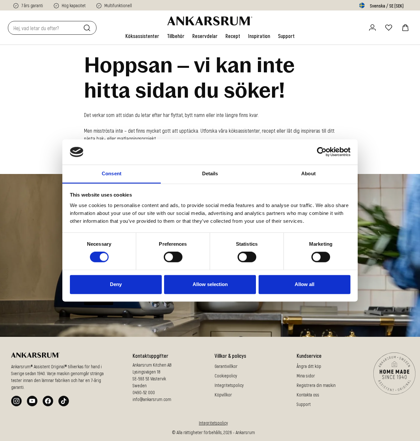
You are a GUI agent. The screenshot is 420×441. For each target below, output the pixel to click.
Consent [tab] (111, 173)
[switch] (173, 257)
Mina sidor (306, 375)
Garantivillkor (226, 366)
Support (304, 404)
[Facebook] (48, 401)
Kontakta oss (308, 394)
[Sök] (88, 27)
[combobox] (44, 27)
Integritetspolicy (229, 385)
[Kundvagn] (405, 27)
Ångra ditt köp (309, 366)
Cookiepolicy (226, 375)
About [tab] (308, 173)
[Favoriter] (389, 27)
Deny (116, 284)
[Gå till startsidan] (209, 21)
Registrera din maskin (316, 385)
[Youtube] (32, 401)
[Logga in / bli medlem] (372, 27)
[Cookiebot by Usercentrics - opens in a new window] (321, 152)
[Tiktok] (63, 401)
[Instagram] (16, 401)
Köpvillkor (223, 394)
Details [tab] (210, 173)
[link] (142, 36)
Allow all (304, 284)
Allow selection (210, 284)
